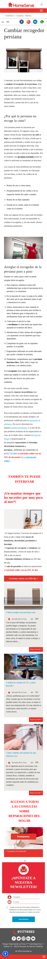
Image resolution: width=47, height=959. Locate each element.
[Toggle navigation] (41, 10)
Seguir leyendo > (36, 649)
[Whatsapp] (41, 22)
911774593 (25, 932)
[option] (23, 842)
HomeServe (10, 16)
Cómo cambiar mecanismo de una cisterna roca (21, 754)
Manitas (28, 16)
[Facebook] (21, 22)
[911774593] (15, 932)
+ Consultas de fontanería (15, 851)
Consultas (20, 16)
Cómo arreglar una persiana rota (20, 612)
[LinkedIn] (34, 22)
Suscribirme (23, 919)
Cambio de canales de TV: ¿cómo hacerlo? (21, 684)
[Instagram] (28, 22)
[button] (5, 953)
